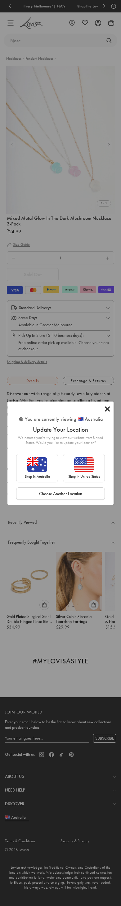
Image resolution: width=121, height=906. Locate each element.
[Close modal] (107, 409)
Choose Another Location (60, 493)
